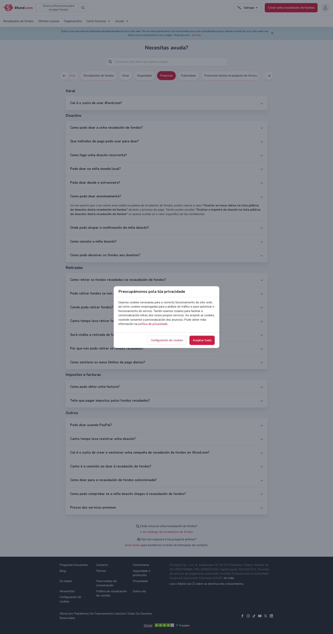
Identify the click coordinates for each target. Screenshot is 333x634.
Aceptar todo (202, 340)
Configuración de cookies (167, 340)
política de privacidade (152, 324)
